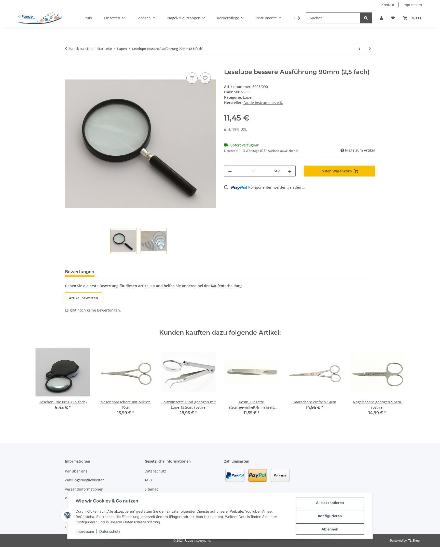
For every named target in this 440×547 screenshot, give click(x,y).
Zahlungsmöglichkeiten (85, 480)
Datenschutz (109, 531)
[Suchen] (366, 17)
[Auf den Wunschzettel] (205, 78)
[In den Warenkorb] (69, 65)
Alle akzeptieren (330, 502)
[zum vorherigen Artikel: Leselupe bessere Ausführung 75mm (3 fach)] (359, 48)
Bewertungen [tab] (79, 271)
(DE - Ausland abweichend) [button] (279, 151)
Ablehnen (330, 529)
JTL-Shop (413, 540)
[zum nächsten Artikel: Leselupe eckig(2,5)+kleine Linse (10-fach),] (370, 48)
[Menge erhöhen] (289, 171)
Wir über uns (76, 471)
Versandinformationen (84, 489)
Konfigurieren (330, 516)
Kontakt (387, 4)
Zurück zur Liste (80, 48)
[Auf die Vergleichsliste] (192, 78)
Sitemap (152, 489)
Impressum (85, 531)
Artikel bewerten (83, 297)
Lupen (248, 97)
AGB (148, 480)
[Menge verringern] (230, 171)
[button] (381, 18)
